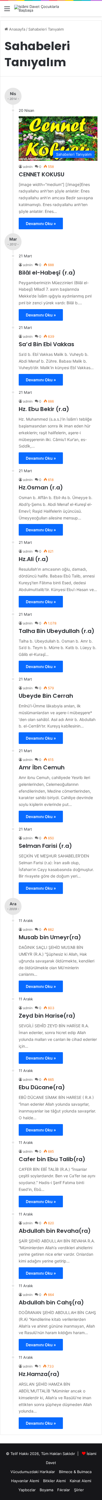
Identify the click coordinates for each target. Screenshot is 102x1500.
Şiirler (79, 1490)
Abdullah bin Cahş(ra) (51, 1302)
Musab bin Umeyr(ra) (50, 937)
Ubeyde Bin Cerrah (46, 696)
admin (28, 166)
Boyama (46, 1490)
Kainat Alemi (80, 1480)
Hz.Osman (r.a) (41, 487)
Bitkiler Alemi (54, 1480)
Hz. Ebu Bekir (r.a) (44, 409)
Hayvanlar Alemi (25, 1480)
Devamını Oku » (41, 223)
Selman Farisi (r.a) (45, 846)
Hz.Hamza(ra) (39, 1374)
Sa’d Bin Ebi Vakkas (46, 344)
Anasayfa (16, 29)
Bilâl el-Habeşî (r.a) (47, 273)
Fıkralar (63, 1490)
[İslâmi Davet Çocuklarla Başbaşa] (37, 8)
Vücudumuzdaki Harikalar (32, 1471)
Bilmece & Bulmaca (75, 1471)
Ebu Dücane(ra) (42, 1087)
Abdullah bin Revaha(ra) (55, 1231)
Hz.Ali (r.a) (33, 559)
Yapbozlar (27, 1490)
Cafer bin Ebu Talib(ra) (52, 1159)
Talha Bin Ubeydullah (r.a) (56, 631)
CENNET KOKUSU (41, 174)
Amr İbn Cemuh (42, 767)
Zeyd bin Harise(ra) (47, 1016)
